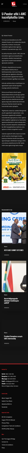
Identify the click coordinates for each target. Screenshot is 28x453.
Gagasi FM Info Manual (8, 420)
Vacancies (4, 407)
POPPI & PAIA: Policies (8, 429)
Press (3, 448)
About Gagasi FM (6, 398)
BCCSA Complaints (7, 417)
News (14, 21)
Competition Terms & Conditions (11, 426)
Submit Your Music (7, 401)
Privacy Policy (5, 423)
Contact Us (5, 442)
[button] (2, 4)
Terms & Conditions (7, 445)
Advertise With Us (7, 404)
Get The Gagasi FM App (8, 439)
